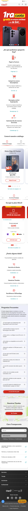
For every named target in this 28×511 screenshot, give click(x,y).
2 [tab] (11, 44)
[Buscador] (19, 4)
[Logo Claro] (4, 4)
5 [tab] (18, 44)
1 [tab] (9, 44)
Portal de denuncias (14, 506)
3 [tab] (14, 186)
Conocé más (13, 286)
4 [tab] (15, 44)
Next (26, 196)
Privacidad (23, 506)
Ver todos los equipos (13, 189)
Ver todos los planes (13, 247)
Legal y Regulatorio (14, 508)
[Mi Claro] (22, 4)
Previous (1, 196)
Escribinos (13, 299)
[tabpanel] (14, 26)
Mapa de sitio (5, 506)
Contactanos (13, 272)
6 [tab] (19, 186)
